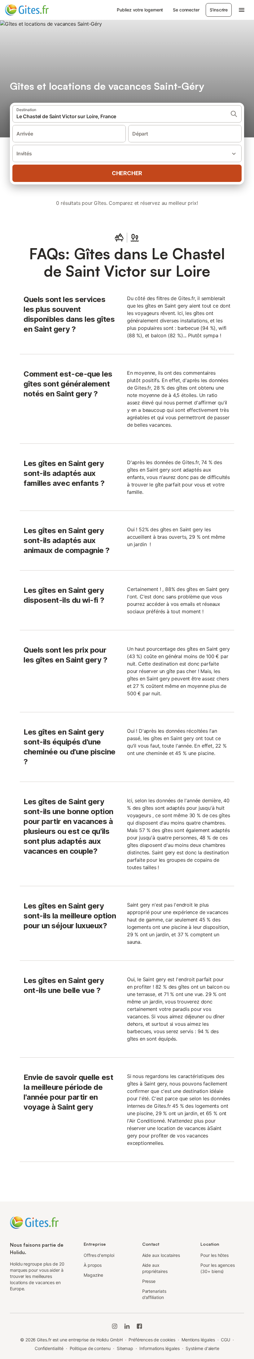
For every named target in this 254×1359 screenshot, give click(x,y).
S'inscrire (219, 9)
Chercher (127, 173)
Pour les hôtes (214, 1255)
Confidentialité (49, 1348)
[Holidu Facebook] (139, 1326)
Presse (149, 1281)
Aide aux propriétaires (155, 1268)
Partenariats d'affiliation (154, 1294)
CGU (225, 1339)
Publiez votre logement (140, 9)
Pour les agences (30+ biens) (217, 1268)
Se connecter (186, 9)
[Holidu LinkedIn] (127, 1326)
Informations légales (159, 1348)
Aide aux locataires (161, 1255)
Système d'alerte (202, 1348)
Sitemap (125, 1348)
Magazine (93, 1275)
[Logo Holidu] (35, 9)
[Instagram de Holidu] (114, 1326)
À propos (93, 1265)
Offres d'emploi (99, 1255)
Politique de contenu (90, 1348)
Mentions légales (198, 1339)
